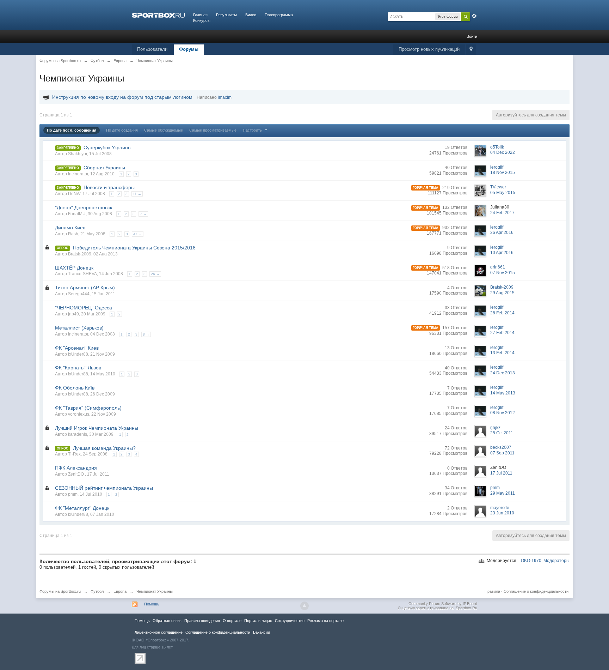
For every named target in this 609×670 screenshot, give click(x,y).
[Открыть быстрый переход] (471, 49)
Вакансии (261, 632)
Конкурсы (201, 20)
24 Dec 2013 (502, 372)
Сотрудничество (289, 620)
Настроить (253, 130)
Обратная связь (167, 620)
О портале (232, 620)
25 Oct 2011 (501, 432)
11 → (137, 194)
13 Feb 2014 (502, 352)
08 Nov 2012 (502, 412)
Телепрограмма (279, 15)
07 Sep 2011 (502, 453)
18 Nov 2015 (502, 172)
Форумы (188, 49)
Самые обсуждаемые (163, 130)
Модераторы (556, 560)
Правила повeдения (202, 620)
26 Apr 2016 (501, 232)
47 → (137, 234)
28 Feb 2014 (502, 312)
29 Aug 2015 (502, 292)
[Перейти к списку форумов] (158, 15)
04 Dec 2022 (502, 152)
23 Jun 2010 (502, 513)
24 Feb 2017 (502, 212)
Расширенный (474, 16)
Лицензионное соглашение (159, 632)
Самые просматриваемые (212, 130)
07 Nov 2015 (502, 272)
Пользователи (152, 49)
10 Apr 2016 (501, 252)
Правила (492, 591)
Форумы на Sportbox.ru (60, 591)
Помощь (151, 604)
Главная (200, 15)
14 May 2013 (502, 393)
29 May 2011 (502, 493)
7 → (143, 214)
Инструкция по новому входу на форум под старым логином (122, 97)
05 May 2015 (502, 192)
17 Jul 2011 (501, 473)
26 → (155, 274)
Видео (250, 15)
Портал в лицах (258, 620)
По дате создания (122, 130)
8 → (146, 334)
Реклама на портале (325, 620)
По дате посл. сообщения (71, 130)
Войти (472, 36)
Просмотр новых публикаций (429, 49)
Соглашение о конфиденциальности (536, 591)
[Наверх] (304, 606)
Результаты (226, 15)
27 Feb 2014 (502, 332)
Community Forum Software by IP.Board (442, 604)
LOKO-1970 (529, 560)
